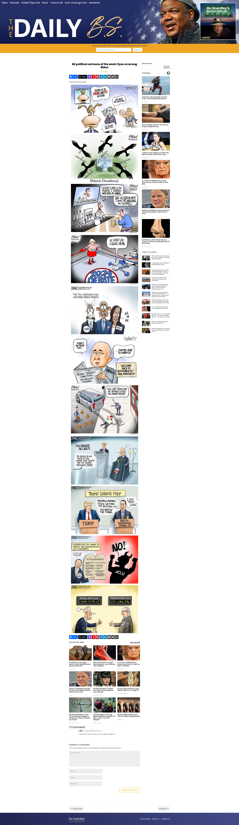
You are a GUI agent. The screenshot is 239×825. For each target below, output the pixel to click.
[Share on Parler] (97, 77)
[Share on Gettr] (93, 77)
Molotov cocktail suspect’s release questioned (160, 322)
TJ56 (80, 731)
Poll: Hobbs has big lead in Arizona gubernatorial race (160, 307)
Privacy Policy (145, 819)
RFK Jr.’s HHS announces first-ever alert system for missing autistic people (161, 257)
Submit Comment (129, 790)
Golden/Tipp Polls (30, 3)
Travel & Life (56, 3)
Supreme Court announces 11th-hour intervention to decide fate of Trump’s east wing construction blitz (160, 294)
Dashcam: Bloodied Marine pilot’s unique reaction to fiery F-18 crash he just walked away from (160, 287)
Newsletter (94, 3)
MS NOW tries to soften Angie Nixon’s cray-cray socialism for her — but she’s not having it (161, 316)
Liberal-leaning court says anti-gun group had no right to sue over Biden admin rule (160, 301)
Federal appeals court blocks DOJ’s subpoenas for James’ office (161, 330)
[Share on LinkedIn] (105, 77)
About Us (155, 819)
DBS (105, 71)
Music (45, 3)
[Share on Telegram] (101, 77)
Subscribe (137, 50)
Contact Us (165, 819)
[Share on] (109, 77)
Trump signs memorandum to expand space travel (161, 263)
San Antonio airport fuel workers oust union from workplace (159, 279)
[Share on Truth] (89, 77)
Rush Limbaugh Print (76, 3)
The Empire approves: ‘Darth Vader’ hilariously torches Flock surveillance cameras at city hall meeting (160, 272)
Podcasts (14, 3)
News (4, 3)
